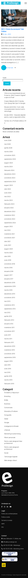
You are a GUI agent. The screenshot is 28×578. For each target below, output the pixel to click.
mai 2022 (7, 230)
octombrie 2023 (9, 178)
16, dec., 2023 (7, 34)
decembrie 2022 (9, 211)
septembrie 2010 (10, 357)
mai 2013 (7, 301)
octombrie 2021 (9, 237)
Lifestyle (7, 430)
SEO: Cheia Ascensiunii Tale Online (12, 30)
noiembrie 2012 (9, 305)
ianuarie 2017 (8, 279)
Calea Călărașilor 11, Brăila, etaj (12, 538)
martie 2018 (8, 267)
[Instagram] (4, 506)
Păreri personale (9, 437)
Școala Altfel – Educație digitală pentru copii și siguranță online (14, 116)
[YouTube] (10, 506)
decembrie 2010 (9, 346)
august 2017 (8, 275)
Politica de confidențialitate (9, 514)
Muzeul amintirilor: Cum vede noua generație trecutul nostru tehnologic (14, 109)
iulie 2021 (7, 241)
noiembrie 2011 (9, 327)
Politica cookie (5, 517)
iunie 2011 (7, 335)
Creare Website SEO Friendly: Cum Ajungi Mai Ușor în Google (14, 102)
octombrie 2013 (9, 297)
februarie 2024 (9, 170)
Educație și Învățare (11, 411)
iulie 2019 (7, 256)
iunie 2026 (7, 140)
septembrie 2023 (10, 181)
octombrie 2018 (9, 264)
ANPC (3, 524)
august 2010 (8, 361)
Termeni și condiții (6, 520)
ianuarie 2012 (8, 324)
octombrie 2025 (9, 155)
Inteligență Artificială (11, 426)
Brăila (6, 400)
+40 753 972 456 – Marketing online (13, 549)
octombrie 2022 (9, 219)
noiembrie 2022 (9, 215)
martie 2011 (8, 339)
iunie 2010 (7, 368)
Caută (4, 77)
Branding (7, 396)
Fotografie (7, 415)
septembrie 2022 (10, 223)
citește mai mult (8, 67)
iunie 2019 (7, 260)
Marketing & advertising (12, 434)
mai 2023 (7, 196)
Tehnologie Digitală (10, 456)
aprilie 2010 (8, 376)
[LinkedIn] (7, 506)
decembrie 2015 (9, 294)
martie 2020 (8, 252)
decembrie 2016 (9, 282)
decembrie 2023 (9, 174)
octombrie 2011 (9, 331)
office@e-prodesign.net (10, 542)
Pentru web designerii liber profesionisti (13, 442)
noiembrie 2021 (9, 234)
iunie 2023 (7, 193)
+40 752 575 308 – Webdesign (11, 545)
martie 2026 (8, 151)
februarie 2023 (9, 204)
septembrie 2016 (10, 286)
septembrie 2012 (10, 309)
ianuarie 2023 (9, 208)
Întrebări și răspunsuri (11, 392)
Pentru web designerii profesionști (11, 448)
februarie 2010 (9, 383)
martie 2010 (8, 380)
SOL (2, 527)
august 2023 (8, 185)
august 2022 (8, 226)
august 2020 (8, 249)
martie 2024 (8, 166)
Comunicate (8, 407)
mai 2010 (7, 372)
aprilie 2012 (8, 316)
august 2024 (8, 163)
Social (6, 453)
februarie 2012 (9, 320)
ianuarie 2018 (8, 271)
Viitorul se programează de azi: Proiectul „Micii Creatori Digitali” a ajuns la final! (15, 95)
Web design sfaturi (10, 460)
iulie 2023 (7, 189)
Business (7, 404)
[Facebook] (1, 506)
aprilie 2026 (8, 148)
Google (6, 422)
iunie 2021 (7, 245)
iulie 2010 (7, 365)
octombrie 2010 (9, 353)
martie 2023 (8, 200)
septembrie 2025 (10, 159)
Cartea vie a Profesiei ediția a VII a (15, 122)
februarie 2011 (9, 342)
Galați (6, 419)
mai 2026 (7, 144)
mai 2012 (7, 312)
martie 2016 (8, 290)
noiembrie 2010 (9, 350)
